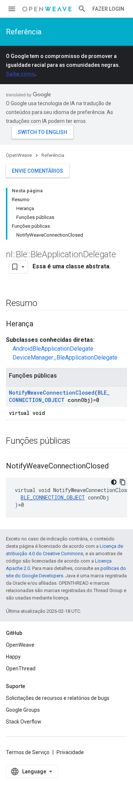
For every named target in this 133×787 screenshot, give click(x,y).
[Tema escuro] (113, 482)
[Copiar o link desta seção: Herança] (40, 324)
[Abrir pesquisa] (82, 8)
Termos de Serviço (28, 752)
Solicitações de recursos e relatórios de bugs (57, 698)
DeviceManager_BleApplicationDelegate (65, 357)
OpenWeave (19, 155)
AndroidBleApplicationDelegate (53, 348)
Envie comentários (37, 171)
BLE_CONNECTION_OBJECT (59, 396)
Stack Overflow (23, 722)
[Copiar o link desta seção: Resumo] (44, 303)
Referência (23, 31)
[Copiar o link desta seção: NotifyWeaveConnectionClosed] (116, 466)
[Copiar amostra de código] (122, 482)
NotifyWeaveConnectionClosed (52, 392)
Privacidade (70, 752)
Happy (13, 657)
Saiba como (20, 74)
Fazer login (108, 9)
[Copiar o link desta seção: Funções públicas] (78, 441)
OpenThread (20, 668)
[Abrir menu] (11, 9)
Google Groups (23, 710)
